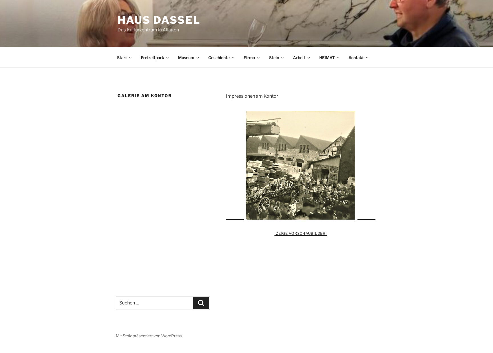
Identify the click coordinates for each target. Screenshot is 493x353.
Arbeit (299, 57)
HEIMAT (327, 57)
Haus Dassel (159, 20)
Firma (249, 57)
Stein (274, 57)
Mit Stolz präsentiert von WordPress (149, 335)
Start (122, 57)
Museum (186, 57)
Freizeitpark (152, 57)
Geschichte (219, 57)
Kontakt (356, 57)
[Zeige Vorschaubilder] (300, 233)
